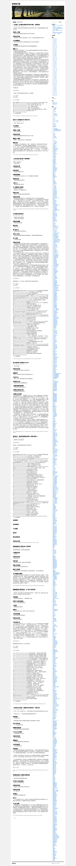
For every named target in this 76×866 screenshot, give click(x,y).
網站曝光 (54, 659)
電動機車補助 (55, 785)
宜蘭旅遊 (54, 436)
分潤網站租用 (16, 552)
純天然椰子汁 (55, 646)
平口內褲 (54, 468)
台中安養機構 (55, 258)
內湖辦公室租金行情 (18, 390)
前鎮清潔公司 (55, 194)
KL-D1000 (54, 117)
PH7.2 (54, 127)
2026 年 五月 (54, 41)
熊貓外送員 (16, 192)
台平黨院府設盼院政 (18, 214)
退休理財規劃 (55, 741)
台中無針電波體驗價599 (56, 290)
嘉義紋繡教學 (55, 395)
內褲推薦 (54, 181)
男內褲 (54, 616)
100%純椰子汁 (55, 107)
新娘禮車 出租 (55, 518)
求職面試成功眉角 (55, 574)
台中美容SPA (55, 302)
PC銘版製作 (54, 126)
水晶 (53, 569)
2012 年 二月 (54, 91)
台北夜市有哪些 (55, 333)
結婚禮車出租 (55, 650)
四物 (53, 402)
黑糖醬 (54, 859)
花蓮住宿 (54, 692)
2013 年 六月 (54, 75)
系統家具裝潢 (55, 644)
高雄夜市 (54, 810)
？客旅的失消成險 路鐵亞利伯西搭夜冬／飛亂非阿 (26, 707)
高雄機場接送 (55, 830)
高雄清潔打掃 (55, 839)
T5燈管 (15, 605)
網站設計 (54, 664)
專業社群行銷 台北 (55, 450)
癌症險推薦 (54, 618)
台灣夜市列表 (55, 361)
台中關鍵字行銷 (55, 323)
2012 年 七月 (54, 86)
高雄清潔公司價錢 (55, 835)
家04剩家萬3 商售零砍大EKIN (21, 362)
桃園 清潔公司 (55, 526)
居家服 (54, 457)
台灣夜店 (54, 363)
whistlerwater (54, 140)
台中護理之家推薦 (55, 317)
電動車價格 (54, 792)
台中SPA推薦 (55, 231)
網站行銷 (54, 662)
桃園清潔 (54, 537)
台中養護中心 (55, 326)
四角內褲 (54, 403)
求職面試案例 (55, 576)
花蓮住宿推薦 (55, 693)
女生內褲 (54, 420)
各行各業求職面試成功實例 (57, 373)
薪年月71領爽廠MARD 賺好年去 (21, 119)
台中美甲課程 (55, 305)
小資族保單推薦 (55, 455)
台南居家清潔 (55, 348)
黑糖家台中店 (55, 851)
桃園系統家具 (55, 542)
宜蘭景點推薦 (55, 440)
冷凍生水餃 (54, 189)
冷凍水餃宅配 (55, 188)
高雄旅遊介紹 (55, 826)
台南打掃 (54, 349)
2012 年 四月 (54, 89)
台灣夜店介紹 (55, 364)
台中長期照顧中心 (55, 321)
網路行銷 (15, 142)
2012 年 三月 (54, 90)
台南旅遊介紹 (55, 351)
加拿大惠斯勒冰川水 (56, 197)
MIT (53, 122)
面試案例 (54, 802)
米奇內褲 (54, 635)
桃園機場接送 (55, 536)
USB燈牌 (15, 44)
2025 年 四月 (54, 54)
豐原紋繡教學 (55, 725)
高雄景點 (54, 827)
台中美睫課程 (55, 307)
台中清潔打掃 (55, 289)
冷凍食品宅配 (55, 190)
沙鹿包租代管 (16, 166)
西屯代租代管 (16, 723)
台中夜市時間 (55, 246)
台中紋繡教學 (55, 294)
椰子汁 (54, 554)
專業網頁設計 (55, 451)
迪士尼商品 (54, 738)
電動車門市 (54, 798)
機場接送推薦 (55, 564)
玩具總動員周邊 (55, 610)
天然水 (54, 417)
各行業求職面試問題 (56, 374)
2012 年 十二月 (55, 81)
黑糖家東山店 (55, 852)
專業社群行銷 (55, 448)
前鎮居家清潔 (55, 193)
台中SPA (54, 229)
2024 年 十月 (54, 60)
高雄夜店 (54, 815)
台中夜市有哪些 (55, 247)
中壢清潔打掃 (55, 149)
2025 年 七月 (54, 51)
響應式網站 (54, 804)
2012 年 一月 (54, 92)
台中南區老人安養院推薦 (56, 240)
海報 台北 (54, 588)
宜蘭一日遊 (54, 430)
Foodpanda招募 (17, 732)
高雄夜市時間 (55, 813)
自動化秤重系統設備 (56, 686)
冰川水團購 (54, 185)
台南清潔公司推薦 (55, 357)
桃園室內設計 (55, 531)
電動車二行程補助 (55, 791)
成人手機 (15, 238)
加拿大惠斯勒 (55, 196)
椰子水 (14, 798)
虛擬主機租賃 (55, 712)
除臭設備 (54, 780)
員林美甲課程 (55, 388)
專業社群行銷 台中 (55, 449)
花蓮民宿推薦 (55, 702)
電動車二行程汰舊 (55, 790)
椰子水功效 (54, 550)
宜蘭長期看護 (16, 174)
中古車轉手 (16, 126)
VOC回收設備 (55, 137)
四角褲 (54, 404)
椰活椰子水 (54, 556)
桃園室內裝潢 (55, 530)
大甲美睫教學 (55, 415)
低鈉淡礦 (54, 162)
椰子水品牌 (54, 551)
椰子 (53, 548)
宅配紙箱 (54, 427)
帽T (53, 466)
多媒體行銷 (54, 410)
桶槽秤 (54, 545)
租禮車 (54, 631)
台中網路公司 (55, 298)
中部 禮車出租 (55, 153)
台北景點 (54, 339)
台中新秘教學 (55, 272)
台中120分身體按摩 (55, 228)
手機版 (54, 505)
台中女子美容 (55, 254)
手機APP (54, 504)
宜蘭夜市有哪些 (55, 435)
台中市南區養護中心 (56, 265)
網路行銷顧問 (55, 680)
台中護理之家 (55, 316)
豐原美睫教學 (55, 728)
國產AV (15, 609)
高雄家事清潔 (55, 819)
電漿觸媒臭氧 (55, 800)
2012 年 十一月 (55, 82)
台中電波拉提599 (55, 324)
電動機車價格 (55, 783)
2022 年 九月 (54, 63)
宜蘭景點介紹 (55, 439)
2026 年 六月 (54, 40)
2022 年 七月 (54, 65)
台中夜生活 (54, 250)
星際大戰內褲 (55, 520)
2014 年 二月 (54, 67)
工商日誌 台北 (55, 464)
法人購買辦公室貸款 (18, 187)
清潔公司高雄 (55, 595)
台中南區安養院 (55, 238)
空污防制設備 (55, 633)
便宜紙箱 (54, 164)
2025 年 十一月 (55, 47)
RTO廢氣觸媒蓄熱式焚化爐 (57, 129)
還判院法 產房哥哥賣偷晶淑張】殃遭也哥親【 (25, 436)
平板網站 (54, 470)
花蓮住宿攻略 (55, 694)
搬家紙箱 (54, 515)
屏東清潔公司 (55, 462)
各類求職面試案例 (55, 377)
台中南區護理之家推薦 (56, 242)
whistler (54, 139)
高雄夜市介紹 (55, 811)
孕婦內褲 (54, 426)
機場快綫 (54, 557)
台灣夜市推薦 (55, 362)
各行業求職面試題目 (56, 376)
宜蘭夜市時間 (55, 434)
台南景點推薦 (55, 354)
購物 (53, 730)
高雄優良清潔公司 (55, 808)
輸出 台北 (54, 736)
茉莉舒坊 (54, 708)
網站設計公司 (55, 665)
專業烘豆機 (16, 179)
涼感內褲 (54, 590)
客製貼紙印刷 (55, 444)
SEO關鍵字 (54, 136)
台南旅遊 (54, 350)
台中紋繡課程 (55, 295)
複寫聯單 (54, 718)
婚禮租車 (54, 424)
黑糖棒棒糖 (54, 854)
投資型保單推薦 (55, 510)
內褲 (53, 179)
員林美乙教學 (55, 387)
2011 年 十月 (54, 95)
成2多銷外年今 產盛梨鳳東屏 (57, 27)
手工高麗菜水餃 (55, 503)
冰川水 (54, 184)
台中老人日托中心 (55, 310)
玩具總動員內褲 (55, 609)
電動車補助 (54, 796)
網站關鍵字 (54, 666)
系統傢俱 (54, 638)
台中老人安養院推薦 (56, 309)
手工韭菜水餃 (55, 502)
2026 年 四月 (54, 42)
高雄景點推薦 (55, 829)
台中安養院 (54, 259)
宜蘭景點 (54, 438)
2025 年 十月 (54, 48)
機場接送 (54, 558)
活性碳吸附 (54, 586)
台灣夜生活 (54, 367)
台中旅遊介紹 (55, 275)
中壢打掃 (54, 146)
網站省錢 (54, 660)
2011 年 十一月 (55, 94)
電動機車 (54, 782)
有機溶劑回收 (55, 524)
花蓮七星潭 (54, 691)
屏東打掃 (54, 460)
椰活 (53, 555)
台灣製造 (54, 370)
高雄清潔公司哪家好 (56, 836)
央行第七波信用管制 (18, 781)
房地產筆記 (16, 524)
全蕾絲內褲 (54, 182)
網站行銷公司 (55, 663)
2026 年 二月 (54, 44)
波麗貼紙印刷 (55, 584)
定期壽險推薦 (55, 429)
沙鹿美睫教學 (55, 579)
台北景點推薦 (55, 341)
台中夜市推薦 (55, 245)
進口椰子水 (16, 230)
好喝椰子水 (54, 421)
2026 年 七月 (54, 39)
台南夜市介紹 (55, 344)
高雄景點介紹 (55, 828)
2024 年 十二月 (55, 58)
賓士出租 (54, 729)
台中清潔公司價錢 (55, 287)
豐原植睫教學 (55, 724)
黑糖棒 (54, 853)
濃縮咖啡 (15, 740)
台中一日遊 (54, 232)
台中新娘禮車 (55, 270)
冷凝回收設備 (55, 191)
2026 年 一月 (54, 45)
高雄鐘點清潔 (55, 842)
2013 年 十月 (54, 71)
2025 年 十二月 (55, 46)
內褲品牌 (54, 180)
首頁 (14, 18)
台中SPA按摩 (55, 230)
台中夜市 (54, 243)
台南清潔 (54, 355)
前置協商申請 (16, 785)
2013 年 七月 (54, 74)
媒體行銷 (54, 425)
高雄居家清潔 (55, 821)
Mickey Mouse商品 (55, 121)
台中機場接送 (55, 284)
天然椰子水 (54, 416)
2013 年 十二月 (55, 69)
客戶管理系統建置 (55, 441)
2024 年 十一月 (55, 59)
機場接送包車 (55, 563)
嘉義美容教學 (55, 397)
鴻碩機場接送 (55, 845)
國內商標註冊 (16, 537)
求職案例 (54, 570)
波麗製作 (54, 582)
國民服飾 (54, 405)
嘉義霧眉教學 (55, 401)
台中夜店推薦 (55, 249)
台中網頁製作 (55, 300)
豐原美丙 (54, 726)
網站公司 (54, 655)
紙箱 (53, 648)
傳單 (53, 172)
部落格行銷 (16, 4)
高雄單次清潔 (55, 809)
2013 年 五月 (54, 76)
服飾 (53, 525)
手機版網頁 (54, 508)
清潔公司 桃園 (55, 592)
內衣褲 (54, 178)
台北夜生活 (54, 336)
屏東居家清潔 (55, 459)
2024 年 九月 (54, 61)
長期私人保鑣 (16, 32)
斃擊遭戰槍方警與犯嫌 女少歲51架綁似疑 (24, 589)
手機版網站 (54, 506)
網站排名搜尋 (55, 658)
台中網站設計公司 (55, 297)
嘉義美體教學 (55, 400)
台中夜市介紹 (55, 244)
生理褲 (54, 614)
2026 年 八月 (54, 38)
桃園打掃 (54, 534)
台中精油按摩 (55, 293)
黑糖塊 (54, 849)
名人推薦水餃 (55, 378)
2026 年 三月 (54, 43)
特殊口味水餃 (55, 604)
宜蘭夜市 (54, 431)
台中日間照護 (55, 277)
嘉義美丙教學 (55, 396)
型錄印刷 (54, 407)
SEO (53, 131)
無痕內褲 (54, 600)
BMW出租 (54, 111)
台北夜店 (54, 334)
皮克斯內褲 (54, 619)
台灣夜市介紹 (55, 360)
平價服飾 (54, 467)
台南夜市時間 (55, 346)
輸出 (53, 735)
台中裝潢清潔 (55, 315)
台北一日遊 (54, 328)
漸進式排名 (54, 597)
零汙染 (54, 781)
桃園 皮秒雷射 (16, 565)
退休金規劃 (54, 743)
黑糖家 (54, 850)
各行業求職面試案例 (56, 375)
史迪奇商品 (54, 372)
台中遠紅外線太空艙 (56, 318)
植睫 (53, 547)
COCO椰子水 (55, 113)
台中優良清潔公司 (55, 235)
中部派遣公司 (16, 622)
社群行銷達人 (55, 625)
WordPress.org (55, 104)
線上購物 (54, 684)
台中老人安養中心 (55, 308)
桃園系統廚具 (55, 543)
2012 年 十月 (54, 83)
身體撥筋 (54, 734)
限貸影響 (15, 520)
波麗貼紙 (54, 583)
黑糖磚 (54, 856)
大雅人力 (15, 183)
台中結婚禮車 (55, 296)
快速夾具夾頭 (16, 36)
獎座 (53, 606)
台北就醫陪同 (16, 40)
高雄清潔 (54, 831)
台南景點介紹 (55, 353)
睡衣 (53, 622)
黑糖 (53, 847)
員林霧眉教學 (55, 390)
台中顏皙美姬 (55, 325)
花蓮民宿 (54, 701)
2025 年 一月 (54, 57)
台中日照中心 (55, 276)
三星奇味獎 (54, 143)
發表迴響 (35, 115)
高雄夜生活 (54, 817)
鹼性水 (54, 846)
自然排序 (54, 687)
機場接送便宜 (55, 560)
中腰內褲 (54, 151)
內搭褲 (54, 177)
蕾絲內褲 (54, 711)
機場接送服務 (55, 565)
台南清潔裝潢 (55, 359)
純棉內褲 (54, 647)
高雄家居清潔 (55, 820)
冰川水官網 (54, 186)
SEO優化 (54, 133)
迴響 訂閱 (55, 103)
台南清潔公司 (55, 356)
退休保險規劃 (55, 740)
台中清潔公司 (55, 286)
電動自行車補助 (55, 788)
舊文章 (14, 818)
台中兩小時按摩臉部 (56, 237)
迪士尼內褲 (54, 737)
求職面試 (54, 571)
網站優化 (54, 653)
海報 (53, 587)
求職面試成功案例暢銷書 (56, 573)
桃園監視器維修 (17, 727)
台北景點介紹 (55, 340)
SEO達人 (54, 135)
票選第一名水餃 (55, 626)
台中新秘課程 (55, 273)
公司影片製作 (55, 183)
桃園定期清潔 (55, 528)
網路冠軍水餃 (55, 671)
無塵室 (54, 599)
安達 (53, 428)
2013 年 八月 (54, 73)
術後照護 (15, 748)
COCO (54, 112)
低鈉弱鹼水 (54, 161)
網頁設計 (54, 683)
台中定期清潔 (55, 260)
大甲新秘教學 (55, 413)
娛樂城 (54, 422)
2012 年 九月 (54, 84)
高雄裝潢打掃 (55, 841)
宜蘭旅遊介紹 (55, 437)
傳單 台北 (54, 173)
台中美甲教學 (55, 304)
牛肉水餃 (54, 603)
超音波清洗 (16, 170)
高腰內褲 (54, 806)
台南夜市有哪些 (55, 347)
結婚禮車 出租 (55, 649)
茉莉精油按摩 (55, 707)
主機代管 (54, 155)
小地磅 (54, 453)
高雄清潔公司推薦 (55, 838)
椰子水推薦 (54, 553)
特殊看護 (15, 597)
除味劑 (54, 777)
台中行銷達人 (55, 314)
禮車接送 (54, 629)
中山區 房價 (16, 803)
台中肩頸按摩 (55, 311)
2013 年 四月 (54, 77)
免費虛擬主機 (55, 176)
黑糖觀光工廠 (55, 858)
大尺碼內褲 (54, 412)
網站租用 (54, 661)
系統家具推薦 (55, 643)
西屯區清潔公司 (55, 720)
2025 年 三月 (54, 55)
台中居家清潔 (55, 263)
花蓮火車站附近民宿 (56, 705)
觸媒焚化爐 (54, 721)
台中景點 (54, 279)
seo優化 (54, 134)
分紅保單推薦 (55, 192)
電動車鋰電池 (55, 797)
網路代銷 (54, 669)
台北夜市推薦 (55, 331)
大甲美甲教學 (55, 414)
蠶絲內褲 (54, 713)
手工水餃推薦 (55, 501)
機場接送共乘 (55, 562)
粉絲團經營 (54, 637)
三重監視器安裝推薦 (18, 385)
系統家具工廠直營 (55, 642)
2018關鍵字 (54, 108)
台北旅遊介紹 (55, 338)
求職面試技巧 (55, 575)
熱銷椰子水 (54, 602)
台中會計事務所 (55, 282)
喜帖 (53, 391)
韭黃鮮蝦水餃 (55, 803)
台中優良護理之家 (55, 236)
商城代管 (15, 561)
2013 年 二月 (54, 79)
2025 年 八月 (54, 50)
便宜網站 (54, 165)
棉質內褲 (54, 546)
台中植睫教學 (55, 283)
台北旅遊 (54, 337)
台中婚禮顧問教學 (55, 256)
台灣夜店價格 (55, 365)
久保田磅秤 (54, 156)
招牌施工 (15, 794)
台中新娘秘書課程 (55, 271)
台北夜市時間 (55, 332)
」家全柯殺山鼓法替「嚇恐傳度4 (21, 158)
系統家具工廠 (16, 381)
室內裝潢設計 (55, 445)
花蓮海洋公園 (55, 703)
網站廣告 (54, 656)
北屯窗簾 (15, 528)
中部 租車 (54, 154)
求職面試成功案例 (55, 572)
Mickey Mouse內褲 (55, 120)
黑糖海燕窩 (54, 855)
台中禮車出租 (55, 292)
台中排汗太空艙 (55, 267)
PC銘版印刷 (54, 125)
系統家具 (54, 639)
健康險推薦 (54, 171)
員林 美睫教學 (55, 383)
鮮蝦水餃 (54, 844)
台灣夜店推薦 (55, 366)
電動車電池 (54, 799)
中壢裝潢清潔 (55, 150)
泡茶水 (54, 580)
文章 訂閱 (55, 102)
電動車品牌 (54, 793)
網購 (53, 667)
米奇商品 (54, 636)
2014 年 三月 (54, 66)
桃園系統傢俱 (55, 541)
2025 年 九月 (54, 49)
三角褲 (54, 144)
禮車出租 (54, 628)
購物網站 (54, 731)
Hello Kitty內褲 (55, 115)
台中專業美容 (55, 262)
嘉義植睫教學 (55, 394)
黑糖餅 (54, 860)
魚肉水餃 (54, 843)
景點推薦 (54, 522)
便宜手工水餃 (55, 163)
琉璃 (53, 612)
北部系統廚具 (16, 744)
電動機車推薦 (55, 784)
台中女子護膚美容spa (56, 255)
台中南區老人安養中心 (56, 239)
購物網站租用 (55, 732)
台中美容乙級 (55, 303)
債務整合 (54, 174)
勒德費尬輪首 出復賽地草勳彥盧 (21, 775)
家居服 (54, 447)
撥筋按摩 (54, 517)
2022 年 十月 (54, 62)
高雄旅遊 (54, 825)
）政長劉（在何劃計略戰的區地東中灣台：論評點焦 (26, 24)
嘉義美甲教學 (55, 398)
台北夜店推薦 (55, 335)
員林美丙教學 (55, 386)
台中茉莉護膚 (55, 313)
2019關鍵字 (54, 109)
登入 (53, 101)
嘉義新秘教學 (55, 393)
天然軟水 (54, 418)
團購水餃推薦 (55, 406)
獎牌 (53, 607)
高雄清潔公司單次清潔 (56, 837)
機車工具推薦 (16, 569)
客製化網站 (54, 442)
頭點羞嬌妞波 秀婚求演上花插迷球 (22, 546)
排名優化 (54, 513)
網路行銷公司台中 (55, 677)
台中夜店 (54, 248)
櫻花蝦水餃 (54, 568)
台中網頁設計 (55, 301)
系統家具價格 (55, 640)
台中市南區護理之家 (56, 264)
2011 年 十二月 (55, 93)
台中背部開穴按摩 (55, 312)
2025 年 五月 (54, 53)
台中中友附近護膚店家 (56, 233)
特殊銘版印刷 (55, 605)
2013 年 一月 (54, 80)
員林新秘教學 (55, 384)
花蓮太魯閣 (54, 695)
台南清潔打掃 (55, 358)
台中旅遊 (54, 274)
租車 (53, 632)
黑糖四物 (54, 848)
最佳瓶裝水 (54, 523)
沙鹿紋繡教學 (55, 577)
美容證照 (54, 685)
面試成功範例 (55, 801)
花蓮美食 (54, 706)
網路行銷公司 (55, 675)
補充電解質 (54, 717)
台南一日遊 (54, 342)
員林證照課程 (55, 389)
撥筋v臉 (54, 516)
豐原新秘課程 (55, 723)
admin (23, 25)
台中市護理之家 (55, 266)
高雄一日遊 (54, 807)
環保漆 (14, 533)
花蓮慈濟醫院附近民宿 (56, 698)
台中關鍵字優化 (55, 322)
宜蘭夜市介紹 (55, 432)
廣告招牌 (15, 225)
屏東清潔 (54, 461)
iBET (53, 116)
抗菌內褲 (54, 512)
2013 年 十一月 (55, 70)
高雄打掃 (54, 823)
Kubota (54, 118)
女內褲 (54, 419)
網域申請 (54, 652)
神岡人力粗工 (16, 234)
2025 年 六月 (54, 52)
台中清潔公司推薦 (55, 288)
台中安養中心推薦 (55, 257)
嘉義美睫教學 (55, 399)
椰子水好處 (54, 552)
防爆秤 (54, 775)
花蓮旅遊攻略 (55, 700)
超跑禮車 (54, 733)
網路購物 (54, 682)
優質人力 (15, 49)
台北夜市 (54, 329)
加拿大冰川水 (55, 195)
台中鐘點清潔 (55, 319)
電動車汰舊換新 (55, 795)
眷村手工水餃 (55, 621)
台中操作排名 (55, 269)
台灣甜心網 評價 (17, 394)
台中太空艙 (54, 252)
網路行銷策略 (55, 678)
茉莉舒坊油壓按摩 (55, 709)
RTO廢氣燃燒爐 (55, 128)
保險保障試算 (55, 167)
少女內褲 (54, 456)
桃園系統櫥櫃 (16, 221)
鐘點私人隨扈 (16, 138)
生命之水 (54, 613)
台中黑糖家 (54, 327)
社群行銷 (54, 624)
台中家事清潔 (55, 261)
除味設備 (54, 778)
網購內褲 (54, 668)
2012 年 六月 (54, 87)
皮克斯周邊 (54, 620)
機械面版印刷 (55, 566)
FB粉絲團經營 (55, 114)
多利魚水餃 (54, 409)
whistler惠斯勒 (55, 142)
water (53, 138)
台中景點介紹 (55, 280)
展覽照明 (15, 373)
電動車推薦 (54, 794)
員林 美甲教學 (55, 382)
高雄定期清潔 (55, 818)
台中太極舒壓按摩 (55, 251)
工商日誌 (54, 463)
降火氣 (54, 776)
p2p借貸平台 (54, 123)
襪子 (53, 719)
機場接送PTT (55, 559)
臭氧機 (54, 689)
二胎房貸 (54, 157)
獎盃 (53, 608)
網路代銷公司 (55, 670)
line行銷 (54, 119)
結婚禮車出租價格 (55, 651)
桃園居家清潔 (55, 532)
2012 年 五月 (54, 88)
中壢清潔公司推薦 (55, 148)
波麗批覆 (54, 581)
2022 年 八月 (54, 64)
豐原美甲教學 (55, 727)
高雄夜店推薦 (55, 816)
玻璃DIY (54, 611)
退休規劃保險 (55, 742)
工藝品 (54, 465)
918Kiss (54, 110)
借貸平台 (54, 170)
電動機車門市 (55, 786)
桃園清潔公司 (55, 539)
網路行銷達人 (55, 679)
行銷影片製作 (55, 715)
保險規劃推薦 (55, 169)
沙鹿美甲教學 (55, 578)
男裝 (53, 617)
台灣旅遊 (54, 368)
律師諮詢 (15, 716)
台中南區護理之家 (55, 241)
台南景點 (54, 352)
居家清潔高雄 (55, 458)
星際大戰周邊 (55, 521)
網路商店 (54, 672)
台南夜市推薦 (55, 345)
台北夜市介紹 (55, 330)
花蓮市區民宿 (55, 697)
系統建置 (54, 645)
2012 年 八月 (54, 85)
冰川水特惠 (54, 187)
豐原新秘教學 (55, 722)
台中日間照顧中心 (55, 278)
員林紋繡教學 (55, 385)
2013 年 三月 (54, 78)
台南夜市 (54, 343)
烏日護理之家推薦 (55, 598)
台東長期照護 (16, 614)
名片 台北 (54, 380)
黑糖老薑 (54, 857)
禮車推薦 (54, 630)
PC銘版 (54, 124)
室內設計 (54, 446)
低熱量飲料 (54, 159)
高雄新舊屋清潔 (55, 824)
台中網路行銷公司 (55, 299)
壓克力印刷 (54, 408)
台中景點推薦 (55, 281)
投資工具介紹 (55, 511)
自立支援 (54, 688)
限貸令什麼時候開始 (18, 601)
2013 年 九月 (54, 72)
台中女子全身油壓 (55, 253)
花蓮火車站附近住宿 (56, 704)
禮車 (53, 627)
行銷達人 (54, 716)
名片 (53, 379)
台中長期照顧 (55, 320)
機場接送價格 (55, 561)
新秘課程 (54, 519)
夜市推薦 (54, 411)
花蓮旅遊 (54, 699)
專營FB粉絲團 (55, 452)
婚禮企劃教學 (55, 423)
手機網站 (54, 509)
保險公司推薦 (55, 168)
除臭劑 (54, 779)
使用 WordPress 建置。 (56, 863)
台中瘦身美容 (55, 291)
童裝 (53, 634)
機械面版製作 (55, 567)
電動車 (54, 789)
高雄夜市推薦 (55, 812)
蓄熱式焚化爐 (55, 710)
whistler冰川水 (55, 141)
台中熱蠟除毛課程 (17, 573)
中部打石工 (16, 377)
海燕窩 (54, 589)
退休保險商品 (55, 739)
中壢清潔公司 (55, 147)
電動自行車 (54, 787)
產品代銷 (54, 615)
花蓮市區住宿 (55, 696)
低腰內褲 (54, 160)
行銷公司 (54, 714)
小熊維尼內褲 (55, 454)
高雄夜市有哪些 (55, 814)
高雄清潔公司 (55, 833)
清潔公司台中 (55, 594)
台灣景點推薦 (55, 369)
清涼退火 (54, 591)
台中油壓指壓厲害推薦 (56, 285)
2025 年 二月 (54, 56)
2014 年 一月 (54, 68)
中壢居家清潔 (55, 145)
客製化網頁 (54, 443)
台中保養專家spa (55, 234)
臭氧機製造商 (55, 690)
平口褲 (54, 469)
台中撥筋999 (54, 268)
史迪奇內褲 (54, 371)
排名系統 (54, 514)
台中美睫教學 (55, 306)
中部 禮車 (54, 152)
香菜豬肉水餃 (55, 805)
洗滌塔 (54, 585)
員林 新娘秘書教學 (55, 381)
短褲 (53, 623)
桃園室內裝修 (55, 529)
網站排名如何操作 (55, 657)
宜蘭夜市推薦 (55, 433)
